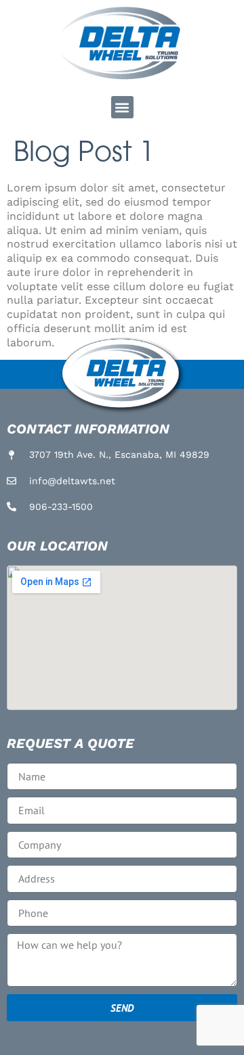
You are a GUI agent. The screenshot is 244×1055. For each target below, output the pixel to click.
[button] (122, 107)
